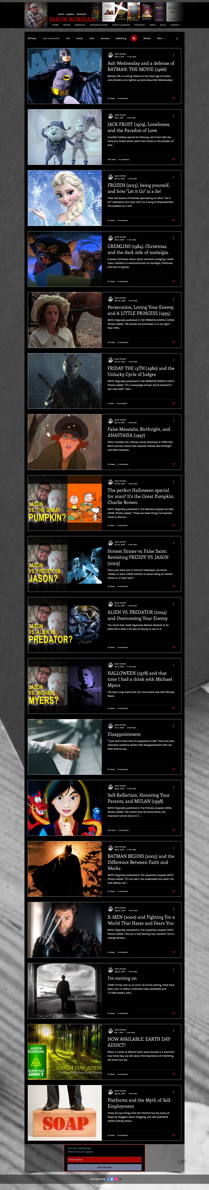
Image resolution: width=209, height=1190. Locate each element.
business (105, 38)
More (159, 38)
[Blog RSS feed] (134, 38)
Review (147, 38)
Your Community (51, 38)
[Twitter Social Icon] (111, 1179)
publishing (121, 38)
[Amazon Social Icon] (120, 1179)
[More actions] (175, 55)
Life (68, 38)
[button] (79, 25)
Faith (91, 38)
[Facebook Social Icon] (107, 1179)
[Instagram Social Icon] (116, 1179)
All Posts (32, 38)
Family (79, 38)
